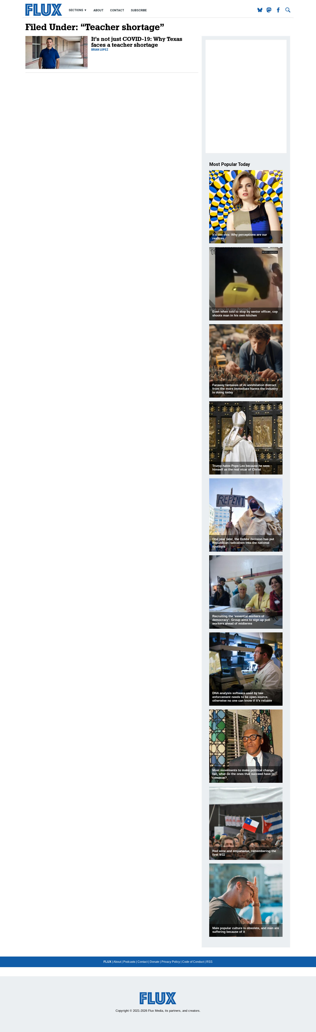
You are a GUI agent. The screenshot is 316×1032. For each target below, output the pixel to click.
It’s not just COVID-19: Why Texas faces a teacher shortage (136, 41)
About (98, 10)
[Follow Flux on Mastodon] (258, 11)
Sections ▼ (78, 10)
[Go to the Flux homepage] (43, 15)
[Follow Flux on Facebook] (276, 11)
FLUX (107, 961)
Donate (154, 961)
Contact (117, 10)
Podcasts (129, 961)
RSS (209, 961)
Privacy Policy (170, 961)
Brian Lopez (99, 49)
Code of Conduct (193, 961)
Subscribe (139, 10)
